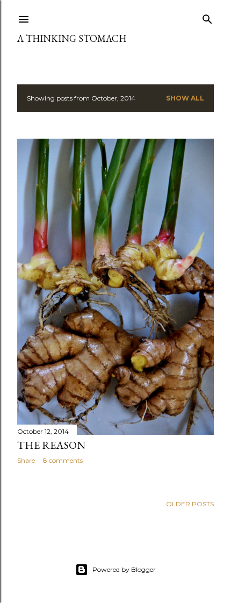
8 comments (63, 460)
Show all (185, 98)
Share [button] (26, 460)
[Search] (207, 16)
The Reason (51, 445)
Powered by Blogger (124, 569)
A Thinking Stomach (71, 38)
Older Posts (190, 504)
